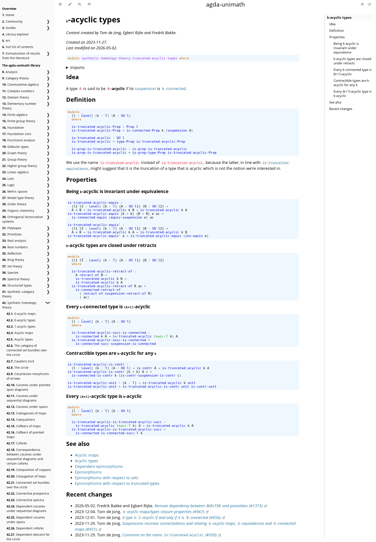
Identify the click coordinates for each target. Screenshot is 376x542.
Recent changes (340, 109)
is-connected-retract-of (98, 290)
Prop (130, 126)
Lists (8, 179)
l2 (81, 206)
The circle (18, 367)
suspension (145, 88)
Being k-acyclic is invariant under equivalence (346, 47)
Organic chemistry (18, 210)
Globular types (15, 147)
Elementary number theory (19, 106)
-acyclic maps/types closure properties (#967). (164, 511)
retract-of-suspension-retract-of (114, 293)
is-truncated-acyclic (91, 138)
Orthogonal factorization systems (22, 219)
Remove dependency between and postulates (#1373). (209, 505)
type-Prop (125, 141)
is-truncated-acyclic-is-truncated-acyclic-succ (117, 422)
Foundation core (16, 134)
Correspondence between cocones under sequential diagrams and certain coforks (25, 456)
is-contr (144, 368)
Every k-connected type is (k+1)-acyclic (353, 71)
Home (8, 15)
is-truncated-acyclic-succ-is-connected (109, 332)
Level (86, 115)
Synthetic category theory (18, 294)
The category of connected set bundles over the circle (27, 350)
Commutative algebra (20, 84)
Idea (332, 24)
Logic (8, 185)
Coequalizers (21, 419)
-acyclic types (93, 19)
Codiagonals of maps (27, 413)
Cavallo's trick (20, 361)
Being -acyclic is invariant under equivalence (117, 191)
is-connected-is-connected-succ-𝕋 (107, 433)
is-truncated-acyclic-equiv (93, 202)
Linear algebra (15, 172)
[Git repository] (362, 4)
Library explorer (15, 34)
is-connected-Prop (143, 130)
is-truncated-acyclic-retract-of (102, 271)
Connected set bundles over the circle (28, 484)
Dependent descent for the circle (28, 536)
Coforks (17, 443)
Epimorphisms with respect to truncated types (117, 483)
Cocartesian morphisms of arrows (28, 376)
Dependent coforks (25, 528)
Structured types (17, 285)
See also (335, 102)
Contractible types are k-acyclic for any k (352, 82)
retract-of (89, 275)
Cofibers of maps (24, 426)
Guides (9, 28)
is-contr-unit (204, 386)
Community (12, 21)
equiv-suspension (126, 217)
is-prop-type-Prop (149, 152)
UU (123, 115)
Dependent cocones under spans (26, 519)
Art (6, 40)
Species (10, 272)
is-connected (87, 336)
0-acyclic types (21, 320)
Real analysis (14, 240)
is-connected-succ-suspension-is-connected (116, 343)
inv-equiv (194, 236)
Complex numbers (18, 91)
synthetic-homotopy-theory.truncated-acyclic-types (129, 58)
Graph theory (14, 153)
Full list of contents (17, 47)
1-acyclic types (21, 326)
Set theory (12, 266)
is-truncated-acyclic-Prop (96, 126)
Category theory (15, 78)
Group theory (14, 159)
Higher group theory (19, 166)
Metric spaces (15, 191)
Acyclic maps (20, 333)
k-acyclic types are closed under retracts (352, 61)
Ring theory (13, 260)
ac (158, 213)
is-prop (139, 149)
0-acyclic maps (21, 314)
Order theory (14, 204)
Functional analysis (18, 140)
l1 (75, 206)
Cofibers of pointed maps (25, 434)
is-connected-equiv (89, 217)
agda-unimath (225, 4)
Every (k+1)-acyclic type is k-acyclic (353, 93)
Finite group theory (18, 121)
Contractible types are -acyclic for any (111, 353)
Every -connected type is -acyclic (108, 307)
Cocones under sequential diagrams (22, 398)
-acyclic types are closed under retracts (111, 245)
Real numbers (15, 247)
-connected (173, 88)
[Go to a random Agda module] (89, 4)
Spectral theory (16, 279)
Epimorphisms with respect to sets (106, 477)
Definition (336, 30)
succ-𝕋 (162, 336)
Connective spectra (25, 500)
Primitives (12, 234)
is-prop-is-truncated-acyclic (99, 149)
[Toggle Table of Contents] (60, 4)
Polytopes (11, 228)
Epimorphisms (88, 472)
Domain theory (15, 97)
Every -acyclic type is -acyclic (104, 396)
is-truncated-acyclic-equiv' (94, 225)
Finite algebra (14, 115)
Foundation (13, 127)
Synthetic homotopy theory (19, 305)
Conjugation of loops (26, 476)
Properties (337, 37)
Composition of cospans (29, 470)
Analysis (10, 72)
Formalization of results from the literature (21, 55)
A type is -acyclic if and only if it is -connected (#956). (172, 517)
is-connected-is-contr (92, 375)
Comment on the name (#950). (170, 534)
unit (191, 383)
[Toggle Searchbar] (79, 4)
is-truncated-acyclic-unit (92, 383)
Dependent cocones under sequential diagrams (26, 508)
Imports (77, 67)
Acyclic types (20, 339)
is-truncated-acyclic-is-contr (96, 364)
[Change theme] (70, 4)
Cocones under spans (27, 407)
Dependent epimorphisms (99, 466)
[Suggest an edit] (369, 4)
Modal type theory (18, 198)
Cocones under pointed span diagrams (28, 387)
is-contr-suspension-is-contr (148, 375)
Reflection (12, 253)
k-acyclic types (339, 17)
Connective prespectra (28, 493)
